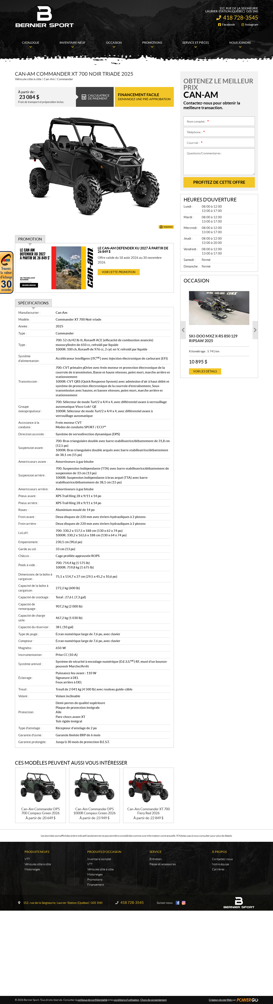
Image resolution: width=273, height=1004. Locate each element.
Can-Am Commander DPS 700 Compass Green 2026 (40, 811)
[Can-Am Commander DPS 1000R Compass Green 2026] (94, 787)
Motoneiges (32, 869)
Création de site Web (220, 999)
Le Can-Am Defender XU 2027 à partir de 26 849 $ (133, 249)
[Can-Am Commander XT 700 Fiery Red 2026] (148, 787)
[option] (219, 330)
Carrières (218, 869)
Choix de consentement (153, 999)
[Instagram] (184, 903)
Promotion (30, 239)
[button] (183, 330)
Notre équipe (220, 864)
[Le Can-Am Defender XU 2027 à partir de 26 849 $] (56, 267)
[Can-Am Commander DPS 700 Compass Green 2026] (40, 787)
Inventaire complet (99, 859)
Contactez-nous (222, 859)
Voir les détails (205, 371)
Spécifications (33, 303)
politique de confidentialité (92, 999)
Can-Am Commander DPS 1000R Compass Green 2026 (94, 811)
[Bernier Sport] (45, 17)
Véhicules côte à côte (38, 864)
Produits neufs (37, 852)
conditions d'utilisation (126, 999)
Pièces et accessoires (163, 864)
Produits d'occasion (104, 852)
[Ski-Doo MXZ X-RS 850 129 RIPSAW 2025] (219, 308)
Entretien (156, 859)
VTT (27, 859)
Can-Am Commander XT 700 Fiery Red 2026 (148, 811)
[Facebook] (178, 903)
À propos (219, 852)
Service (155, 852)
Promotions (94, 879)
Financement (95, 884)
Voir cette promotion (118, 272)
